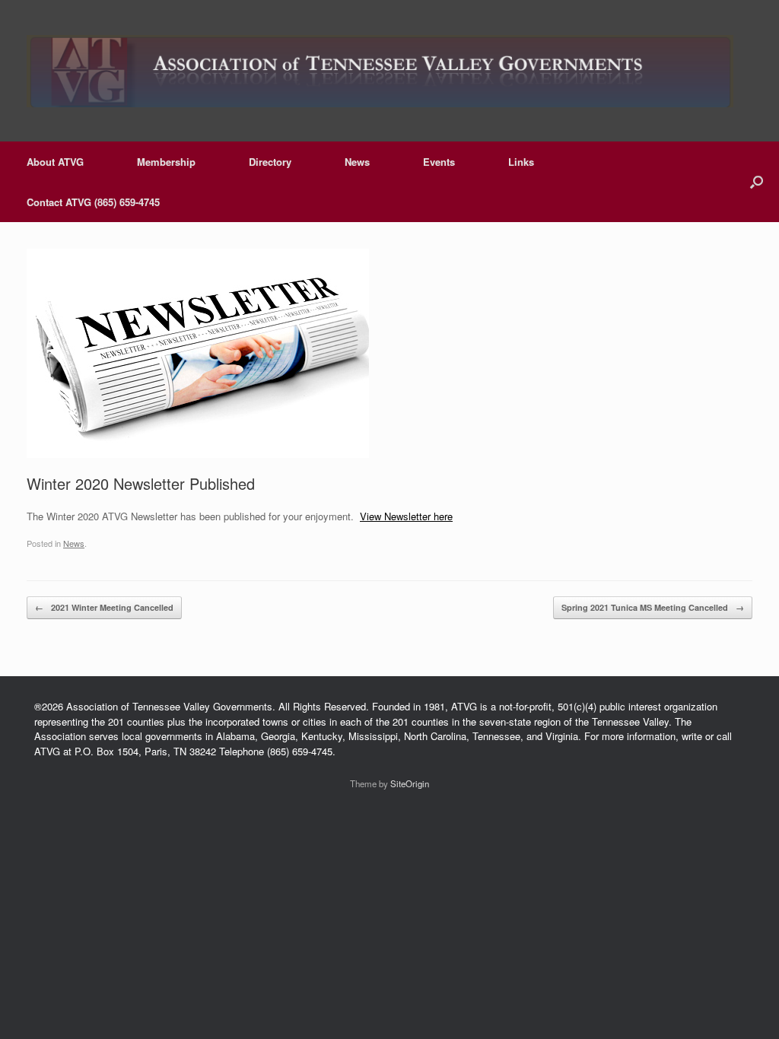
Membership (166, 161)
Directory (270, 161)
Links (521, 161)
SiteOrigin (409, 783)
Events (439, 161)
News (357, 161)
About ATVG (55, 161)
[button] (756, 181)
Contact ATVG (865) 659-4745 (93, 202)
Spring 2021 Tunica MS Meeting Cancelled (652, 607)
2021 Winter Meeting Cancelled (104, 607)
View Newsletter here (406, 516)
